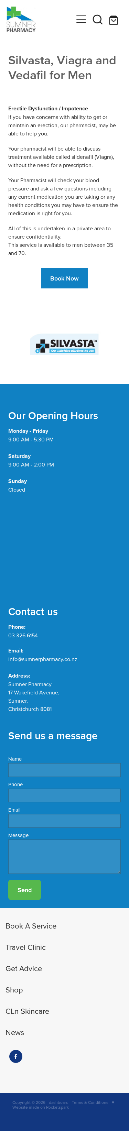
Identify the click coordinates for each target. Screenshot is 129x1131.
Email (14, 809)
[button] (97, 19)
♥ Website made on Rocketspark (63, 1104)
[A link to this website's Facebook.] (15, 1056)
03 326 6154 (23, 635)
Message (18, 835)
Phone (15, 784)
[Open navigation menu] (81, 19)
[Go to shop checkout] (114, 19)
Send (25, 890)
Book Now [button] (64, 278)
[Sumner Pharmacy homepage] (40, 19)
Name (15, 758)
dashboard (58, 1102)
